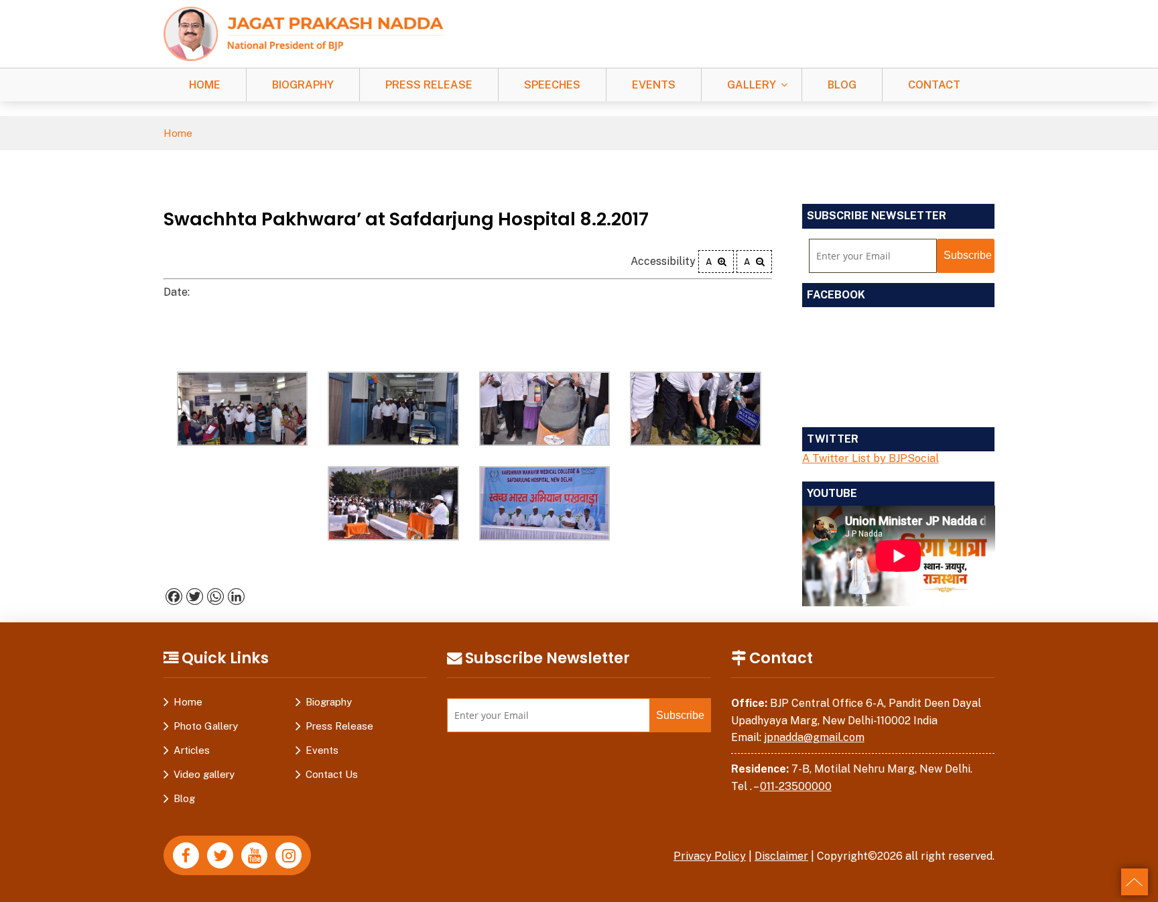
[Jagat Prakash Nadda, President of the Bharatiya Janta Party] (304, 33)
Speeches (552, 84)
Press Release (428, 84)
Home (204, 84)
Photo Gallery (206, 726)
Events (654, 84)
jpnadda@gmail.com (814, 737)
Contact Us (332, 774)
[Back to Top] (1134, 881)
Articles (192, 750)
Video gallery (204, 774)
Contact (934, 84)
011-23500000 (796, 786)
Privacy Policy (709, 856)
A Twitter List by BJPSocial (870, 458)
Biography (303, 84)
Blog (842, 84)
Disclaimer (781, 856)
